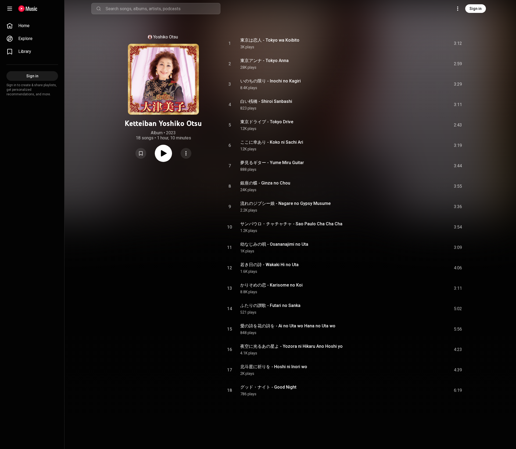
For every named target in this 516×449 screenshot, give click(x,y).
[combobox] (163, 8)
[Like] (417, 43)
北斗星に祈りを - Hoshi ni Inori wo (273, 366)
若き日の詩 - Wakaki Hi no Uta (269, 264)
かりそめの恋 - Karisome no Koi (271, 285)
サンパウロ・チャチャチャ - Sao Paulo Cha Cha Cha (291, 223)
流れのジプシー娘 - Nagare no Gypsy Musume (285, 203)
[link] (32, 25)
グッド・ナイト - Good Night (268, 387)
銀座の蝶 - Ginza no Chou (265, 183)
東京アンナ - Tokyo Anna (264, 60)
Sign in (476, 8)
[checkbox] (458, 43)
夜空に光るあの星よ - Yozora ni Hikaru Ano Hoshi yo (291, 346)
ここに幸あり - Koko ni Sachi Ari (271, 142)
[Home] (27, 8)
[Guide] (9, 8)
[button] (140, 153)
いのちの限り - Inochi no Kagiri (270, 81)
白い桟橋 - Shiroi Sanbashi (266, 101)
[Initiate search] (98, 8)
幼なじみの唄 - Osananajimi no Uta (274, 244)
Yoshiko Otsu (165, 36)
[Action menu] (186, 153)
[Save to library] (141, 153)
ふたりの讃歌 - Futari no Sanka (270, 305)
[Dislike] (427, 43)
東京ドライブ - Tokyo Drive (266, 121)
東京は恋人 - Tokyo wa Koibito (269, 40)
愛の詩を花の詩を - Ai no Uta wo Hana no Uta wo (287, 325)
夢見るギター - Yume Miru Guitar (272, 162)
